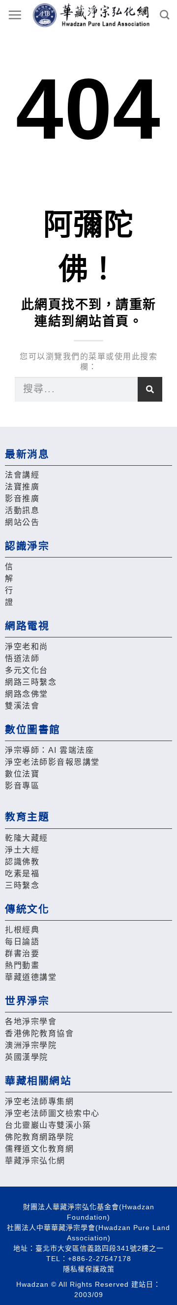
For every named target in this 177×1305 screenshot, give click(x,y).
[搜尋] (150, 389)
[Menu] (15, 15)
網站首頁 (102, 321)
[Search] (165, 14)
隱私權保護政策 (89, 1269)
